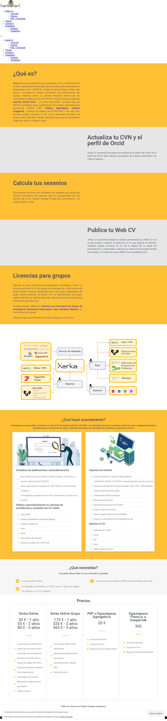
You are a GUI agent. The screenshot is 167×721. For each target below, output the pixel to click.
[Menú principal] (1, 36)
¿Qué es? (14, 13)
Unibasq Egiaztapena (56, 108)
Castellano (10, 26)
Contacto (9, 23)
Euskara (14, 28)
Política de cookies (66, 717)
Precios (13, 16)
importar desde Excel (24, 102)
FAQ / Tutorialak (17, 18)
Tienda (8, 21)
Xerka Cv (9, 11)
